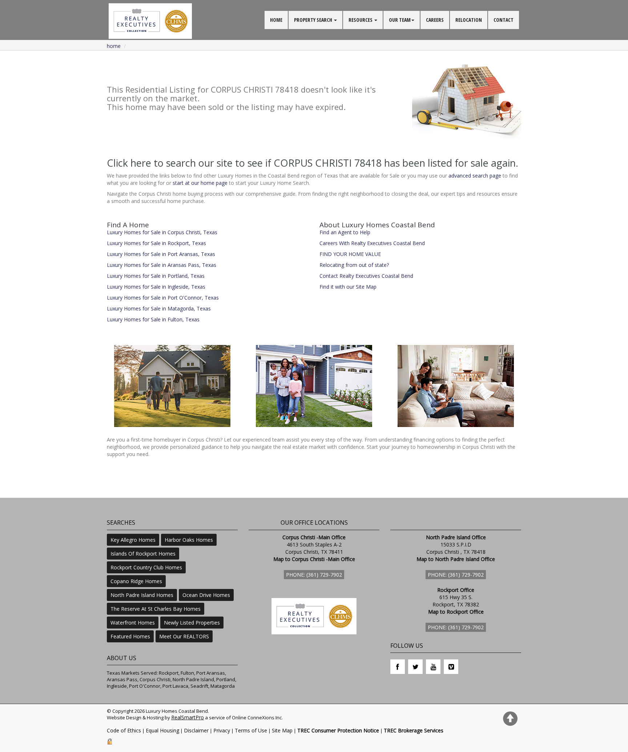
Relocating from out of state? (354, 264)
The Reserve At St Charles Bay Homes (155, 608)
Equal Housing (162, 730)
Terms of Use (251, 730)
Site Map (282, 730)
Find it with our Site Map (348, 286)
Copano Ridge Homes (136, 581)
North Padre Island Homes (141, 595)
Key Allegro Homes (133, 539)
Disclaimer (196, 730)
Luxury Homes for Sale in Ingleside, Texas (156, 286)
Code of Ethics (124, 730)
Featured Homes (130, 636)
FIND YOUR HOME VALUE (350, 254)
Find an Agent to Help (344, 232)
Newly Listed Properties (192, 622)
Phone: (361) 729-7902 (314, 574)
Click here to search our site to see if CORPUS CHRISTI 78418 (244, 163)
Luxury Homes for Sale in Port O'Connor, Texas (163, 297)
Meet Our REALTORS (184, 636)
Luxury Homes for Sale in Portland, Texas (156, 275)
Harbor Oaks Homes (189, 539)
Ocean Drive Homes (206, 595)
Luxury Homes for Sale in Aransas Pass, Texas (161, 264)
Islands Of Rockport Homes (143, 553)
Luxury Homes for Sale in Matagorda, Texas (159, 308)
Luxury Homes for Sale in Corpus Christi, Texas (162, 232)
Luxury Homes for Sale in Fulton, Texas (153, 319)
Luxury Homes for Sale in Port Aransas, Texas (161, 254)
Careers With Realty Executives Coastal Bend (372, 243)
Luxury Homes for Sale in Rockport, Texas (156, 243)
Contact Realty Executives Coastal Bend (366, 275)
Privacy (221, 730)
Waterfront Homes (132, 622)
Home (114, 45)
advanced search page (474, 175)
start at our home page (200, 182)
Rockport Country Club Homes (146, 567)
